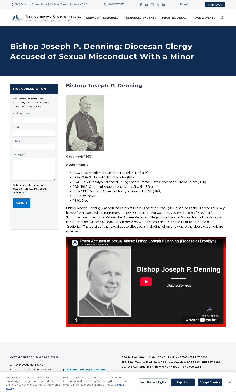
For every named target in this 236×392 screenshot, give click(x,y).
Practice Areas (174, 18)
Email (16, 127)
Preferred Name (23, 113)
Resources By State (140, 18)
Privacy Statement (92, 369)
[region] (118, 382)
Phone (17, 140)
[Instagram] (152, 4)
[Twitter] (158, 4)
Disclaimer (71, 369)
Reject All (183, 382)
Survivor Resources (102, 18)
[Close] (230, 382)
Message (19, 154)
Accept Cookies (210, 382)
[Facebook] (140, 4)
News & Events (204, 18)
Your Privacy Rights (153, 382)
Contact (215, 4)
